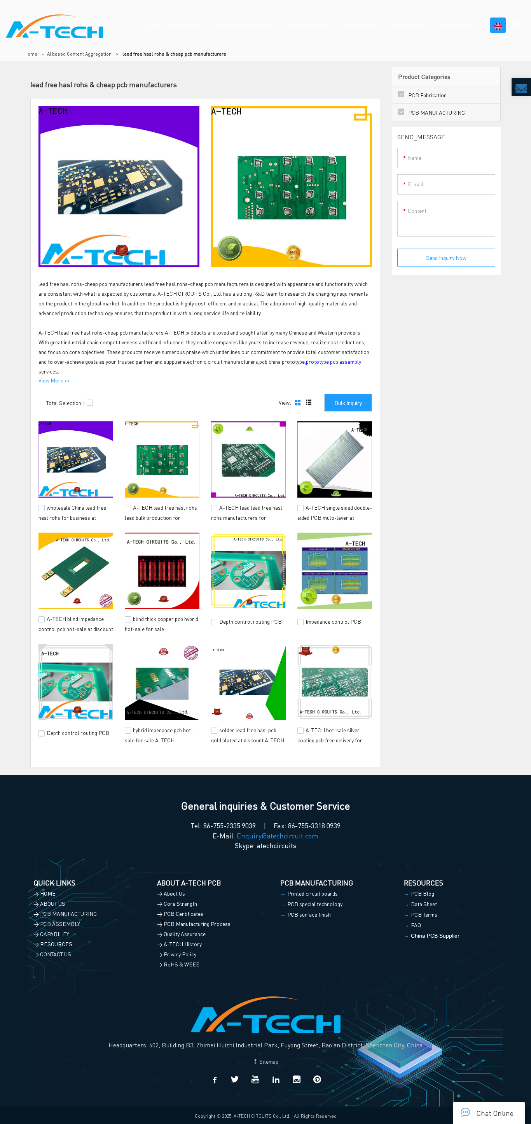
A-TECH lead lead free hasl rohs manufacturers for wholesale (246, 516)
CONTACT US (457, 25)
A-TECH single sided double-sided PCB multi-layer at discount (334, 516)
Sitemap (268, 1061)
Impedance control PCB (333, 621)
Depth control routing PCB (250, 621)
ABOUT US (183, 25)
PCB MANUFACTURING (241, 25)
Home (30, 54)
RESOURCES (408, 25)
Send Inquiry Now (446, 257)
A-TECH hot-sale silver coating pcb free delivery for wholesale (329, 738)
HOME (151, 25)
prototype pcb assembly (333, 361)
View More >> (54, 380)
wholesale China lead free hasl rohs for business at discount (72, 516)
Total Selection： (66, 402)
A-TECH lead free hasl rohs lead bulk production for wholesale (161, 516)
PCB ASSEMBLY (308, 25)
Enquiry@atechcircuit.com (277, 835)
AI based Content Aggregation (79, 54)
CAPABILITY (359, 25)
